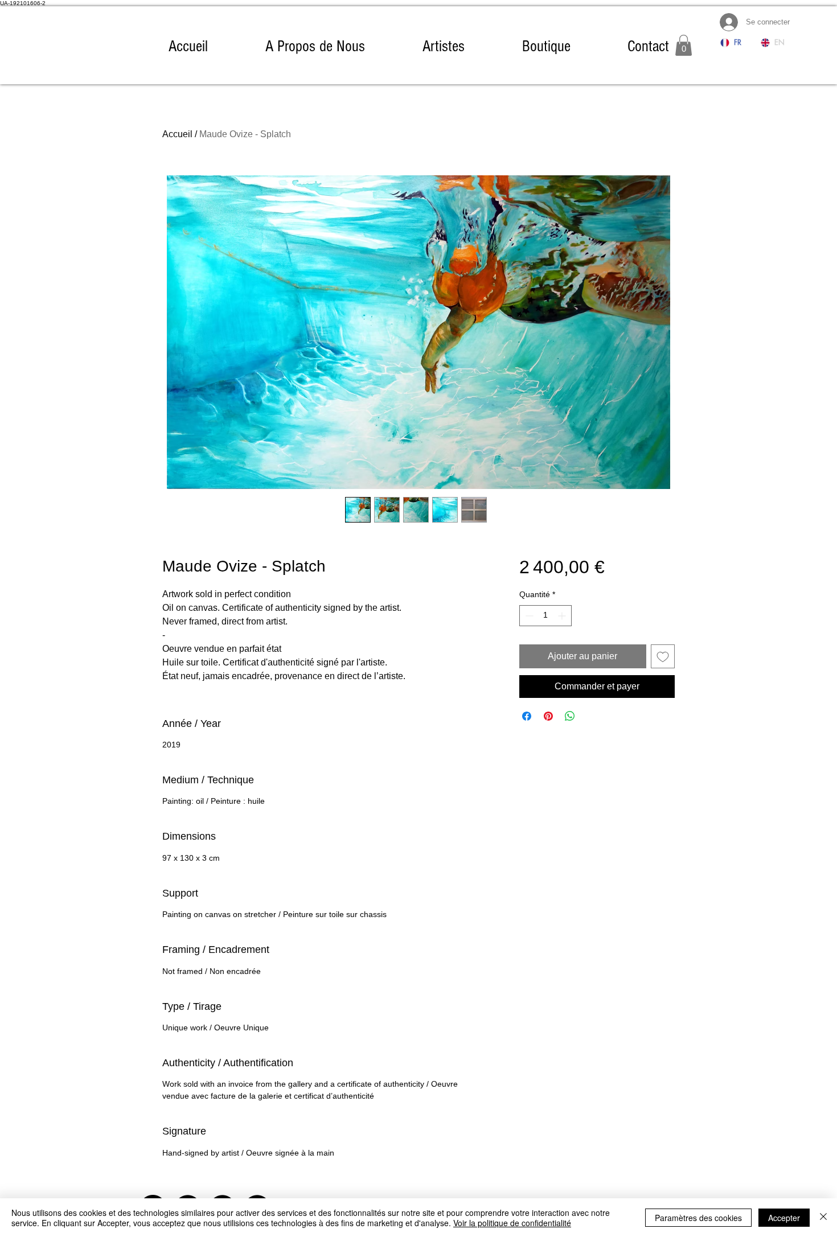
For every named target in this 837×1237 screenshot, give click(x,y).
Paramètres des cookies (698, 1217)
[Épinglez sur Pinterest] (548, 716)
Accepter (784, 1217)
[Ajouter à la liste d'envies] (663, 656)
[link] (683, 45)
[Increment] (563, 616)
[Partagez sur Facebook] (527, 716)
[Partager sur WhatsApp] (570, 716)
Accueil (177, 134)
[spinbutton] (545, 616)
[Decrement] (528, 616)
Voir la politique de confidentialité (512, 1222)
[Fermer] (823, 1217)
